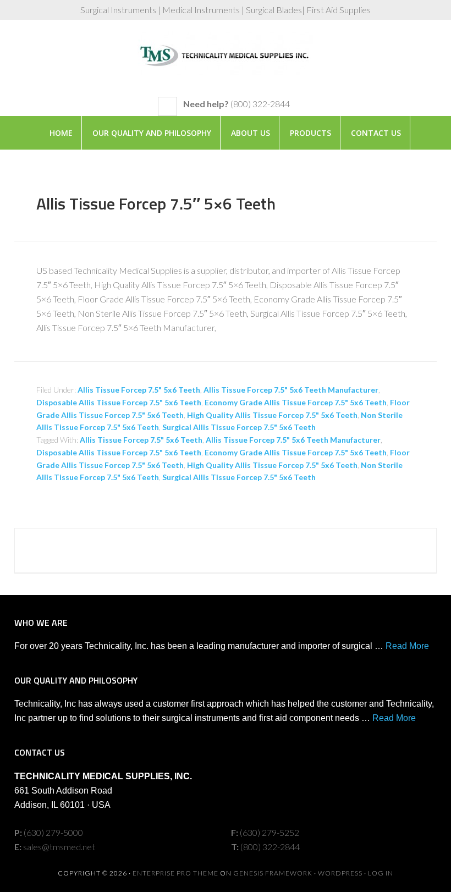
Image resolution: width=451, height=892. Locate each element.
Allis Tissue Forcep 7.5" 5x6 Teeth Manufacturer (291, 389)
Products (310, 133)
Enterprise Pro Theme (175, 873)
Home (61, 133)
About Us (250, 133)
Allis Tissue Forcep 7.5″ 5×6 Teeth (156, 203)
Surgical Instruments (225, 64)
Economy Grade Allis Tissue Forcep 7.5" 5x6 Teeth (296, 402)
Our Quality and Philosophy (151, 133)
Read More (407, 646)
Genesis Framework (272, 873)
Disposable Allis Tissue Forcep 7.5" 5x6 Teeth (118, 402)
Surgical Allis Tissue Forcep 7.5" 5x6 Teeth (239, 427)
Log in (380, 873)
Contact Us (376, 133)
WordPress (340, 873)
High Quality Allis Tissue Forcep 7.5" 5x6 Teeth (272, 415)
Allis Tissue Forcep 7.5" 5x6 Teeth (139, 389)
